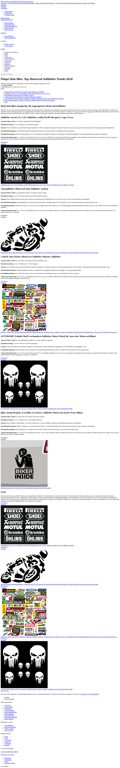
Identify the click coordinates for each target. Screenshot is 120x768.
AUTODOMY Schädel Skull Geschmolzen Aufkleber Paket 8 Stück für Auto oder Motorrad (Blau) (34, 98)
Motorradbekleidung (7, 20)
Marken (3, 49)
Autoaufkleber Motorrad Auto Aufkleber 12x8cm (19, 95)
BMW (6, 54)
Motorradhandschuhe (10, 26)
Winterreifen (8, 13)
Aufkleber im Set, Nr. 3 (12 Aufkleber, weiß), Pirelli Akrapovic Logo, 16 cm (27, 93)
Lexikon (3, 41)
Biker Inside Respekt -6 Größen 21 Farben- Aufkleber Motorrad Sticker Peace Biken (29, 100)
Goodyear (7, 62)
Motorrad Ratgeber (23, 1)
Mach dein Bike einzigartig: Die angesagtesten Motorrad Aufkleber (24, 92)
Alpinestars (7, 67)
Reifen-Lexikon (9, 44)
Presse (32, 1)
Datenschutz (8, 760)
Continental (7, 61)
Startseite (3, 6)
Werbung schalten (9, 763)
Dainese (6, 69)
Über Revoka (5, 1)
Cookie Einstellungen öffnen (9, 751)
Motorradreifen (5, 18)
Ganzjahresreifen (9, 15)
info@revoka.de (9, 699)
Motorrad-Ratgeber (10, 38)
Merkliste (3, 5)
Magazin (3, 33)
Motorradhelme (9, 23)
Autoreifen (4, 8)
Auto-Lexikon (8, 46)
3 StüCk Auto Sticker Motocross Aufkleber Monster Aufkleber (23, 97)
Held (5, 71)
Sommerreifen (8, 11)
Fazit (5, 102)
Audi (6, 55)
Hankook (7, 64)
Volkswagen (8, 57)
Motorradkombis (9, 24)
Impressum (7, 758)
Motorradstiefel (9, 28)
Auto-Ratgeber (13, 1)
